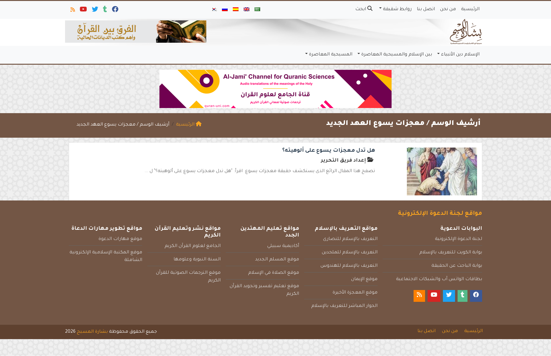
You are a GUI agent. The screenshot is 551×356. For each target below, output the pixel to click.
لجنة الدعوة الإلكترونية (458, 239)
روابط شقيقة (397, 9)
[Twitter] (94, 11)
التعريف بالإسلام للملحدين (350, 252)
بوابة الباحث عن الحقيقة (456, 266)
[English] (246, 10)
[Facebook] (114, 11)
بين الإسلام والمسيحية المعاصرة (396, 54)
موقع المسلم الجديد (277, 259)
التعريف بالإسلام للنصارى (350, 239)
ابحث (361, 9)
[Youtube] (83, 11)
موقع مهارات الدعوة (120, 239)
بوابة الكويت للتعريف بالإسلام (450, 252)
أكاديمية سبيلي (283, 246)
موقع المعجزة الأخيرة (355, 292)
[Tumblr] (104, 11)
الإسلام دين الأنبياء (460, 54)
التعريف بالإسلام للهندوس (349, 266)
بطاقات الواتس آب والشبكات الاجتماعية (439, 279)
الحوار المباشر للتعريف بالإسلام (344, 306)
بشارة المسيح (92, 332)
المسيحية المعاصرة (330, 54)
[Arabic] (257, 10)
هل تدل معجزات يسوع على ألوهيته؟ (328, 151)
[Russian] (224, 10)
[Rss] (72, 11)
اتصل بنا (426, 9)
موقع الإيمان (364, 279)
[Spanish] (235, 10)
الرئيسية (470, 9)
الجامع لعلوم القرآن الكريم (193, 246)
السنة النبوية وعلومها (197, 259)
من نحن (448, 9)
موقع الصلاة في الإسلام (273, 273)
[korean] (214, 10)
